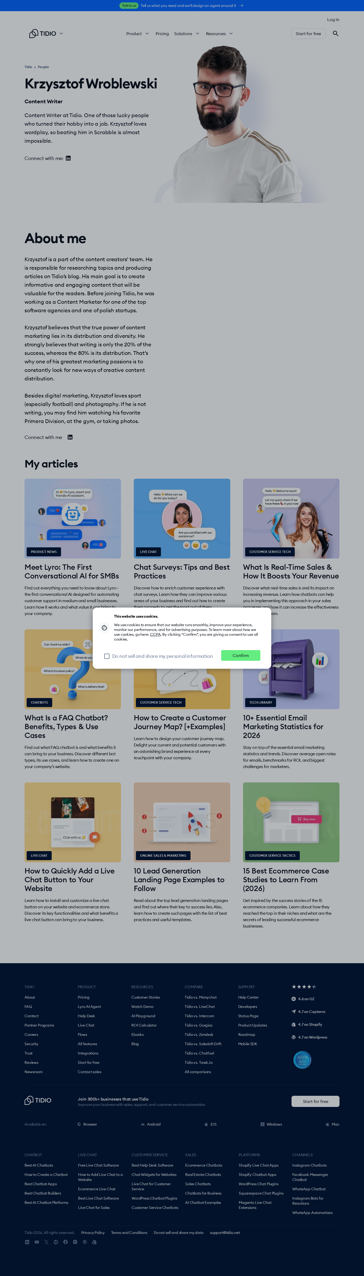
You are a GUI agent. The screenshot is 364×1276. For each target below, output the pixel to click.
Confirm (241, 655)
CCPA (155, 634)
